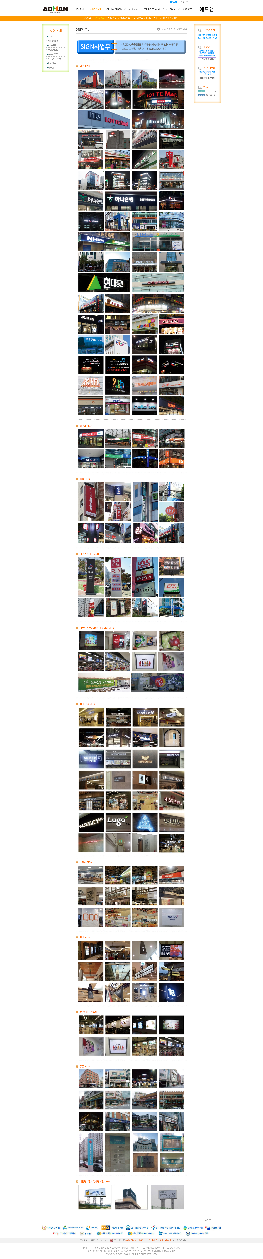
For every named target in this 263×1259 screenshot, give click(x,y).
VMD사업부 (125, 18)
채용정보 (187, 9)
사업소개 (95, 9)
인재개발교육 (152, 9)
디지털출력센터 (152, 18)
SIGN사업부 (99, 18)
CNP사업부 (112, 18)
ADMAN (55, 8)
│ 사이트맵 (183, 2)
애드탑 (176, 18)
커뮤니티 (171, 9)
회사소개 (79, 9)
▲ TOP (208, 1220)
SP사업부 (87, 18)
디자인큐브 (166, 18)
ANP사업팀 (53, 54)
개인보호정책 (82, 1240)
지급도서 (133, 9)
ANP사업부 (137, 18)
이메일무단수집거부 (98, 1240)
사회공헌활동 (114, 9)
